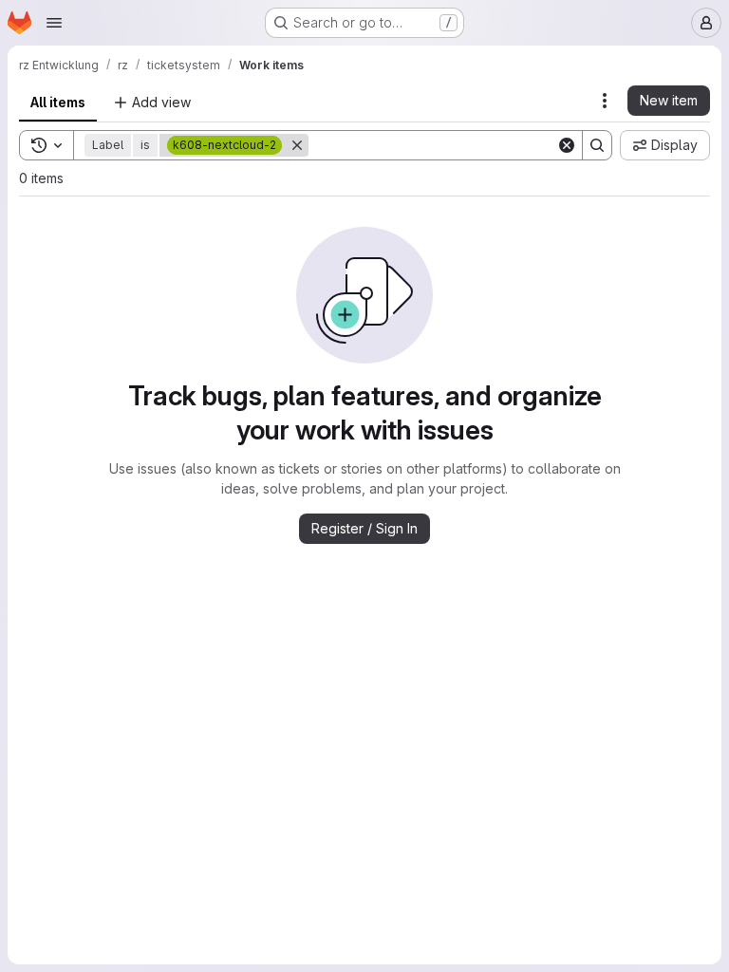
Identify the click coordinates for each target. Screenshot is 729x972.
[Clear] (566, 145)
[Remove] (297, 145)
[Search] (597, 145)
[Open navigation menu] (54, 23)
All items (57, 102)
